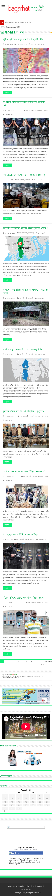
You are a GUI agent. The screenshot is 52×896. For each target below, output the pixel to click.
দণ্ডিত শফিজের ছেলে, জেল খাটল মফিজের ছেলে (23, 597)
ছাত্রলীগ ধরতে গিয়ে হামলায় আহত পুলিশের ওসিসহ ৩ (25, 228)
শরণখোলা (40, 416)
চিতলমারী (24, 354)
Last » (42, 664)
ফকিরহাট (22, 180)
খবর (17, 44)
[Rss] (22, 889)
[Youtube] (30, 889)
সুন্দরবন (45, 416)
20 (31, 662)
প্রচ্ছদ (2, 27)
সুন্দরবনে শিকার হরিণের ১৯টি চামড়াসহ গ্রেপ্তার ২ (24, 411)
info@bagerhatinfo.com (12, 677)
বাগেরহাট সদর (29, 44)
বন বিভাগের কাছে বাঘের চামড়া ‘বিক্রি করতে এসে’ (24, 471)
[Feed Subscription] (51, 32)
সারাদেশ (45, 110)
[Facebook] (24, 889)
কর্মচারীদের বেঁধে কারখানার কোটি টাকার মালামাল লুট (24, 174)
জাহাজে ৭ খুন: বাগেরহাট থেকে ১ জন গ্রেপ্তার (22, 349)
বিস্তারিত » (8, 92)
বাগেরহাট (22, 44)
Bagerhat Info (6, 674)
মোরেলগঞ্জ (31, 233)
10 (26, 662)
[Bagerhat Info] (26, 8)
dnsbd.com (22, 886)
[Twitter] (27, 889)
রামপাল (27, 539)
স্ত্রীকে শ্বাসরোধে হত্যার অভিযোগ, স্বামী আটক (18, 22)
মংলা (46, 603)
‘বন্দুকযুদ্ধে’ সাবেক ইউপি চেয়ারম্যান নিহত (20, 534)
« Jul (3, 811)
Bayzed (41, 886)
